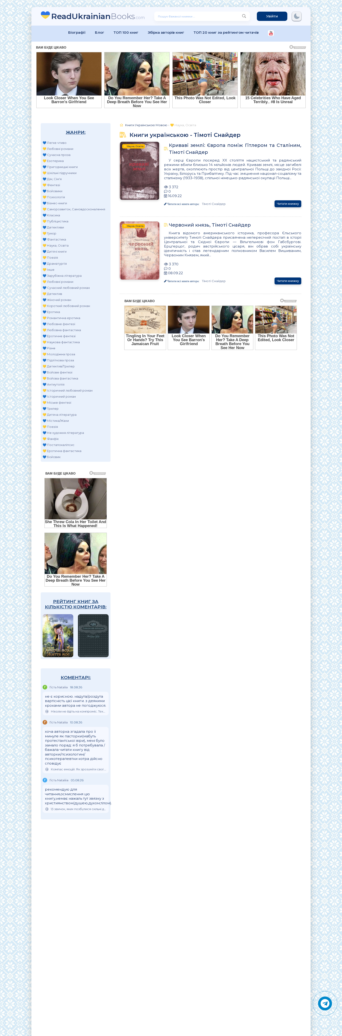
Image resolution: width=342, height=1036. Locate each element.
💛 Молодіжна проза (59, 354)
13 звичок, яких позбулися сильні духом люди (78, 809)
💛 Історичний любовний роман (68, 390)
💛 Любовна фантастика (62, 330)
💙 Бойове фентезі (57, 372)
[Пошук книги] (244, 16)
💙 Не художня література (63, 433)
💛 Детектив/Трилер (59, 366)
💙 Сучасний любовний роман (66, 288)
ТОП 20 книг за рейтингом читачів (226, 32)
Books (98, 16)
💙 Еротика (51, 312)
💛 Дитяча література (60, 414)
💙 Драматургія (55, 263)
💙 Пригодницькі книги (60, 167)
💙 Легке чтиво (55, 143)
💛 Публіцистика (55, 221)
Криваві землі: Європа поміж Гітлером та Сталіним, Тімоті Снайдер (235, 148)
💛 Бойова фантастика (60, 378)
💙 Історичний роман (59, 396)
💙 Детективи (53, 227)
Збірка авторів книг (166, 32)
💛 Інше (48, 269)
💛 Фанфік (51, 439)
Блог (99, 32)
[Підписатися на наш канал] (270, 33)
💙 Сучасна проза (56, 155)
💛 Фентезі (51, 185)
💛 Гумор (49, 233)
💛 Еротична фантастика (62, 451)
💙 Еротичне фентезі (59, 336)
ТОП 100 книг (126, 32)
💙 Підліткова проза (58, 360)
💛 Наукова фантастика (61, 342)
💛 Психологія (54, 197)
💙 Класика (51, 215)
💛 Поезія (50, 257)
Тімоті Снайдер (214, 204)
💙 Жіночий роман (57, 300)
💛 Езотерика (53, 161)
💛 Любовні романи (58, 149)
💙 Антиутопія (53, 384)
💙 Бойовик (51, 457)
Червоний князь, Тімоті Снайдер (210, 225)
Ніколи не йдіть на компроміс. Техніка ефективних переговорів (78, 711)
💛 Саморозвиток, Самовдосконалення (74, 209)
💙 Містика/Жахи (56, 420)
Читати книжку (288, 203)
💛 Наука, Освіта (56, 245)
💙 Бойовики (52, 191)
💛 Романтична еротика (61, 318)
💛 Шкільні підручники (60, 173)
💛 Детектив (52, 294)
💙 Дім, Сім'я (52, 179)
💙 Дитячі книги (55, 251)
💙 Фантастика (54, 239)
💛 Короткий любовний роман (66, 306)
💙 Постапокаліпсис (58, 445)
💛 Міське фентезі (57, 402)
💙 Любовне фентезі (59, 324)
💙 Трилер (51, 408)
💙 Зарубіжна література (62, 275)
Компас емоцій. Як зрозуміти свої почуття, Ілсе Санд (78, 769)
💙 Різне (49, 348)
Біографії (77, 32)
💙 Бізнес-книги (55, 203)
